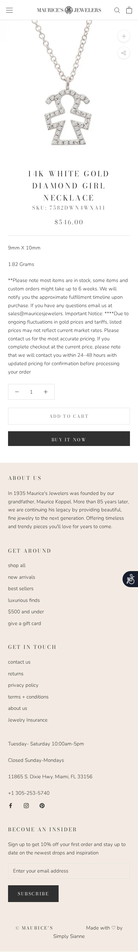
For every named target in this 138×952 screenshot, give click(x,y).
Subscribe (33, 893)
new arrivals (21, 577)
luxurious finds (24, 600)
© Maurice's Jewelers (50, 928)
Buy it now (69, 439)
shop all (16, 565)
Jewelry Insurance (28, 720)
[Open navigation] (9, 10)
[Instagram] (26, 805)
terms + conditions (28, 696)
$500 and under (26, 611)
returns (15, 673)
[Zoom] (124, 36)
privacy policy (23, 685)
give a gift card (24, 623)
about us (17, 708)
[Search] (117, 10)
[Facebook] (10, 805)
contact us (19, 662)
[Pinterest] (42, 805)
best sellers (20, 588)
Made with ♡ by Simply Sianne (88, 932)
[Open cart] (129, 10)
